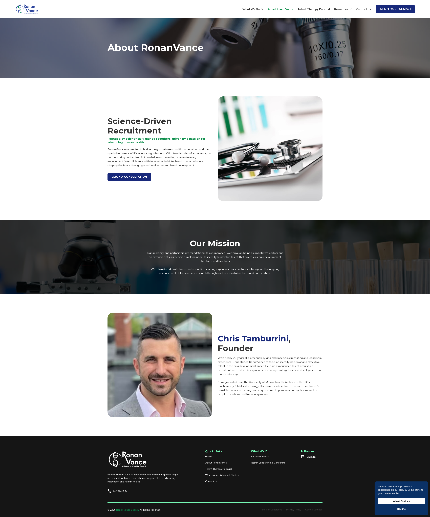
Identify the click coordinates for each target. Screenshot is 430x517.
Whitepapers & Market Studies (222, 475)
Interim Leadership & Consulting (268, 462)
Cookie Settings (313, 509)
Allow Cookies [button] (401, 501)
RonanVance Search (127, 509)
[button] (253, 9)
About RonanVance (280, 9)
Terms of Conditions (271, 509)
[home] (27, 9)
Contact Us (363, 9)
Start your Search (395, 9)
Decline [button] (401, 508)
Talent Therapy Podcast (313, 9)
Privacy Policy (293, 509)
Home (208, 456)
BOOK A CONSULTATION (129, 176)
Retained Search (260, 456)
